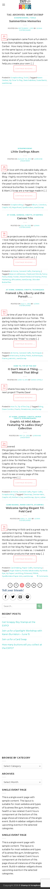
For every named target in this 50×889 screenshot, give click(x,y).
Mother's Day (17, 497)
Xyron (37, 497)
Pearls (17, 409)
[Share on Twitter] (13, 597)
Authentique (37, 356)
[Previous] (10, 585)
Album (35, 205)
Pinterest (28, 573)
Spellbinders (27, 207)
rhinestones (26, 409)
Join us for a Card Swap (14, 639)
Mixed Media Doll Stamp (30, 277)
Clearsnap (27, 494)
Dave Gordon (8, 409)
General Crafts (24, 215)
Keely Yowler (13, 277)
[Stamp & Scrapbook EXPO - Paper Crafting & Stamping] (25, 4)
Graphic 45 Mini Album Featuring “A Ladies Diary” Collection (25, 425)
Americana (14, 356)
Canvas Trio (25, 218)
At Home (11, 215)
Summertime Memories (25, 21)
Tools (33, 18)
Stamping (38, 215)
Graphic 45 (6, 207)
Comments (42, 576)
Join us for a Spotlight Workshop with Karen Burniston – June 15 (22, 632)
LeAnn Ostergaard (29, 226)
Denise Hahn (38, 494)
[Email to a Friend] (20, 597)
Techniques (38, 290)
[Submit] (39, 606)
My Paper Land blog (14, 573)
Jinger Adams (15, 571)
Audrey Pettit (25, 356)
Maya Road (16, 207)
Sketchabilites (29, 80)
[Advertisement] (25, 115)
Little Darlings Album (25, 151)
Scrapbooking (21, 18)
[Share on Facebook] (5, 597)
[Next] (40, 585)
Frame (5, 358)
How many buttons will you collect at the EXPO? (22, 646)
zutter (43, 497)
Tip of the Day (29, 366)
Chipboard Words (33, 274)
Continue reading (25, 69)
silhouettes (16, 280)
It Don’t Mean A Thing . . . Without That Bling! (25, 371)
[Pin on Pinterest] (27, 597)
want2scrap (7, 83)
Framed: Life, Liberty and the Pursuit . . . (25, 294)
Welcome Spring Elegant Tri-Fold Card (25, 509)
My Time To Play (16, 80)
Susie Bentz (41, 80)
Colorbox (42, 205)
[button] (3, 4)
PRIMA (35, 573)
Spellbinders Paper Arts (12, 576)
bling (41, 407)
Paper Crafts (37, 492)
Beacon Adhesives (17, 274)
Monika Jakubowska (30, 571)
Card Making (12, 505)
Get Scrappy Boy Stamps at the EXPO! (18, 624)
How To (17, 366)
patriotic (12, 358)
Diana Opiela (37, 380)
